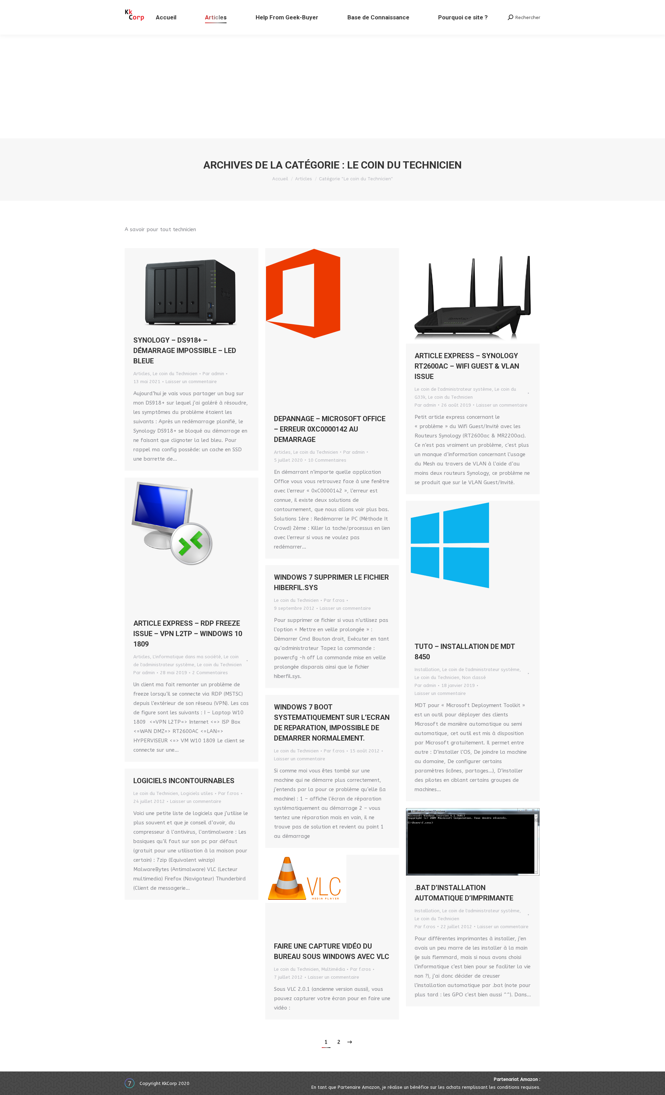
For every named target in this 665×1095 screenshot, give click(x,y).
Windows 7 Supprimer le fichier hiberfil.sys (331, 582)
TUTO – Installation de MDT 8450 (465, 651)
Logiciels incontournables (183, 781)
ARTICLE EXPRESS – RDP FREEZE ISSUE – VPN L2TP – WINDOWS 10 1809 (187, 633)
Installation (427, 669)
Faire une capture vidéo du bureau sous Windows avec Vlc (331, 951)
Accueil (280, 178)
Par (213, 373)
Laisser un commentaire (191, 381)
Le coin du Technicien (175, 373)
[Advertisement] (332, 86)
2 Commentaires (210, 672)
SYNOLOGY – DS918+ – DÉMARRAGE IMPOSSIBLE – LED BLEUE (184, 350)
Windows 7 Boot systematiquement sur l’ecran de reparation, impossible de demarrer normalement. (332, 722)
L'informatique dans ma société (187, 656)
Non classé (474, 677)
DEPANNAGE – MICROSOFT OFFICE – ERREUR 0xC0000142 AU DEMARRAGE (329, 429)
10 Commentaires (327, 460)
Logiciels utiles (197, 793)
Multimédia (333, 969)
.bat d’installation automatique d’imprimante (464, 893)
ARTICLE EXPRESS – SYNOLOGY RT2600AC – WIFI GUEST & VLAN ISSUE (467, 366)
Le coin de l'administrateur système (453, 389)
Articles (303, 178)
